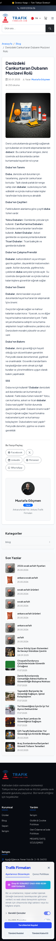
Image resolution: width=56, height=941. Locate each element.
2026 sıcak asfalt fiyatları (31, 565)
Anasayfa (7, 43)
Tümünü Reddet (16, 933)
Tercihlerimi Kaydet (28, 925)
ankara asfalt (24, 625)
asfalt (20, 637)
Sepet (5, 825)
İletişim (5, 831)
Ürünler (5, 815)
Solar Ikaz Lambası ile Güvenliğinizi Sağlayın (29, 720)
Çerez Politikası (41, 874)
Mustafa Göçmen (41, 79)
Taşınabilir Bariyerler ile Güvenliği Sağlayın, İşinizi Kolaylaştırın (31, 694)
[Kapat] (48, 868)
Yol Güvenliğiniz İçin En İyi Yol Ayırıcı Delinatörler (33, 707)
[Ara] (50, 28)
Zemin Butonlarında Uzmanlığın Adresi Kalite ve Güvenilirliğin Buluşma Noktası (33, 678)
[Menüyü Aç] (52, 18)
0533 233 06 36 (27, 8)
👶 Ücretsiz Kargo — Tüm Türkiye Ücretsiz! (23, 3)
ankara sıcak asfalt (27, 577)
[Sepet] (45, 18)
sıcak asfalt (23, 601)
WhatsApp (16, 467)
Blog (18, 43)
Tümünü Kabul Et (40, 933)
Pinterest (34, 460)
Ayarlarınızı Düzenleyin (18, 874)
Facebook (16, 452)
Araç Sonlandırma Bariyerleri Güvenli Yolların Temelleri (33, 744)
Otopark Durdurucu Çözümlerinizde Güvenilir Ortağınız (31, 663)
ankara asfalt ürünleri (29, 613)
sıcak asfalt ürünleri (28, 589)
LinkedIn (15, 460)
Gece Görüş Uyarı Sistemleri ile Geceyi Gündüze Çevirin (32, 649)
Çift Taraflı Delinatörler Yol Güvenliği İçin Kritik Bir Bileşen (33, 732)
